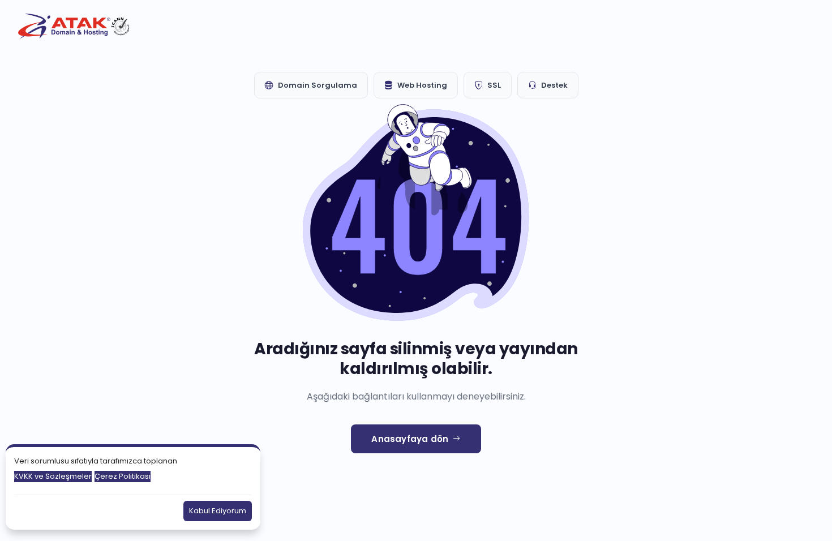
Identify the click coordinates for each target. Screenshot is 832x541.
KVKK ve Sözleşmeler (53, 476)
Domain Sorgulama (317, 85)
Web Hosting (422, 85)
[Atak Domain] (74, 26)
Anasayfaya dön (409, 439)
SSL (494, 85)
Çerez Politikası (123, 476)
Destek (554, 85)
